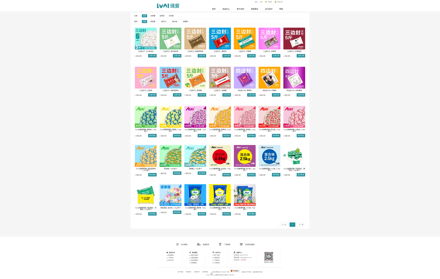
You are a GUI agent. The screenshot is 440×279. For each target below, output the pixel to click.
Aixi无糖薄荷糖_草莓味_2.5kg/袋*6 (245, 130)
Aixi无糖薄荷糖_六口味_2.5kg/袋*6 (269, 169)
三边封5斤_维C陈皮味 (170, 51)
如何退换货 (194, 260)
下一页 (301, 225)
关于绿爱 (180, 272)
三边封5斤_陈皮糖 (195, 90)
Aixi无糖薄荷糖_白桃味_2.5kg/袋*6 (294, 130)
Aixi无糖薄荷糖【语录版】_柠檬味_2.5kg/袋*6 (145, 208)
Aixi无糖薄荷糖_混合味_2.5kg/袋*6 (220, 169)
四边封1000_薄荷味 (245, 90)
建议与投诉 (194, 255)
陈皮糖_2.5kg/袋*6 (170, 169)
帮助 (281, 9)
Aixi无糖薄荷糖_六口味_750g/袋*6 (244, 208)
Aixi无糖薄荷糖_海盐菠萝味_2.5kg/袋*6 (146, 169)
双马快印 (268, 9)
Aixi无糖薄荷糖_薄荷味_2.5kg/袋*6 (146, 130)
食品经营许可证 (257, 272)
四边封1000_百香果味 (294, 90)
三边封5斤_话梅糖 (220, 90)
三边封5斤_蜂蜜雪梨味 (195, 51)
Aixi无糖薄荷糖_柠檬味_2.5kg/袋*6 (170, 130)
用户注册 (217, 255)
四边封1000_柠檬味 (269, 90)
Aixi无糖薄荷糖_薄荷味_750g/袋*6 (195, 208)
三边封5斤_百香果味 (294, 51)
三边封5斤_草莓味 (269, 51)
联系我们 (188, 272)
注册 (261, 2)
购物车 (270, 2)
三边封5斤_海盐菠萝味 (170, 90)
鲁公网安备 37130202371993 (221, 272)
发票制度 (194, 263)
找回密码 (217, 258)
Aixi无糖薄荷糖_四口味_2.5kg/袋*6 (245, 169)
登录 (256, 2)
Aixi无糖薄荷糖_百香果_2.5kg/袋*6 (195, 130)
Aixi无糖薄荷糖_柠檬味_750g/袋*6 (220, 208)
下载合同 (217, 260)
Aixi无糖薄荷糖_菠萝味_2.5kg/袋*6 (220, 130)
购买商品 (152, 135)
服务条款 (205, 272)
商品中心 (226, 9)
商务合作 (197, 272)
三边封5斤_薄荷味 (220, 51)
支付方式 (171, 260)
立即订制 (152, 56)
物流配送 (171, 255)
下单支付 (171, 258)
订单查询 (217, 263)
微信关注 (280, 2)
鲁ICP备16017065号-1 (227, 275)
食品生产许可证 (246, 272)
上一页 (283, 225)
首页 (214, 9)
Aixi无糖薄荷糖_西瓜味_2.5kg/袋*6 (269, 130)
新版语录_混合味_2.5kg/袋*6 (170, 208)
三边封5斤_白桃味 (145, 90)
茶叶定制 (240, 9)
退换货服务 (194, 258)
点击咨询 (243, 260)
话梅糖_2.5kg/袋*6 (195, 169)
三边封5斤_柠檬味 (244, 51)
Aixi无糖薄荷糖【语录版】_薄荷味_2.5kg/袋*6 (294, 169)
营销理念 (254, 9)
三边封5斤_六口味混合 (146, 51)
